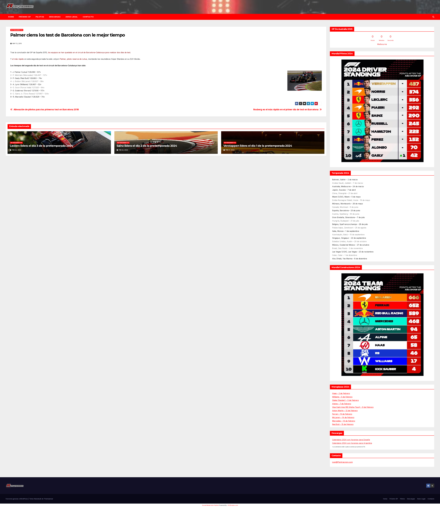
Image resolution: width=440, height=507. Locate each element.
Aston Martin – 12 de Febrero (345, 410)
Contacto (88, 17)
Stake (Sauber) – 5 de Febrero (345, 400)
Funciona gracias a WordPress (17, 499)
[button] (433, 17)
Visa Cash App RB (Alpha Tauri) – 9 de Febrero (353, 407)
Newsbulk (37, 499)
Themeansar (48, 499)
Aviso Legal (72, 17)
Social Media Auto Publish (210, 505)
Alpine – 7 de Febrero (341, 404)
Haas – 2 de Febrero (341, 393)
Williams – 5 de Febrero (342, 397)
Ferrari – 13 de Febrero (342, 414)
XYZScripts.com (233, 505)
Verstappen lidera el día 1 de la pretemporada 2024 (257, 145)
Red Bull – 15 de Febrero (342, 424)
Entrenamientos (17, 30)
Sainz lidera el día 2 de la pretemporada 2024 (147, 145)
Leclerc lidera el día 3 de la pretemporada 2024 (41, 145)
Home (11, 17)
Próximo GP (25, 17)
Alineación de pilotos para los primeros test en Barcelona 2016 (46, 109)
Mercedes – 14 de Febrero (343, 421)
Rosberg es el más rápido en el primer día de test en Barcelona (285, 109)
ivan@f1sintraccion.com (342, 462)
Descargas (55, 17)
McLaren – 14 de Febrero (343, 417)
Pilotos (40, 17)
